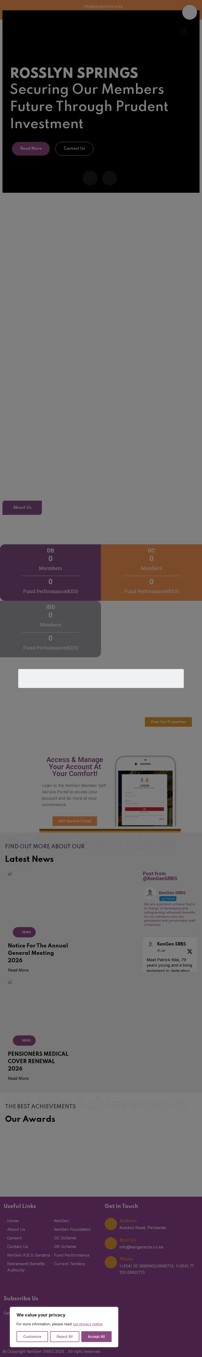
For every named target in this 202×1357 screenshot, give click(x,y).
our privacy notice (87, 1324)
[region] (64, 1327)
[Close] (113, 1311)
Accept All (96, 1336)
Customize (32, 1336)
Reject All (65, 1336)
